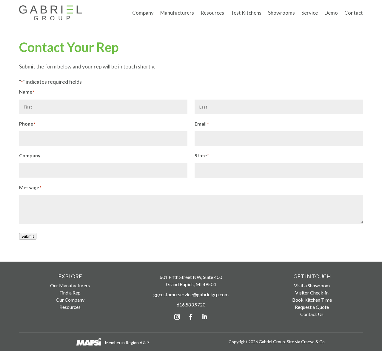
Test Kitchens (246, 13)
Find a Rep (70, 292)
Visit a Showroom (312, 285)
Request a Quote (312, 307)
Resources (212, 13)
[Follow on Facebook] (191, 317)
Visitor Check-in (312, 292)
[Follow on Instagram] (177, 317)
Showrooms (281, 13)
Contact (353, 13)
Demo (331, 13)
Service (309, 13)
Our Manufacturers (70, 285)
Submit (27, 236)
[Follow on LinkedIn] (204, 317)
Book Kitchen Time (312, 300)
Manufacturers (177, 13)
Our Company (70, 300)
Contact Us (312, 314)
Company (143, 13)
